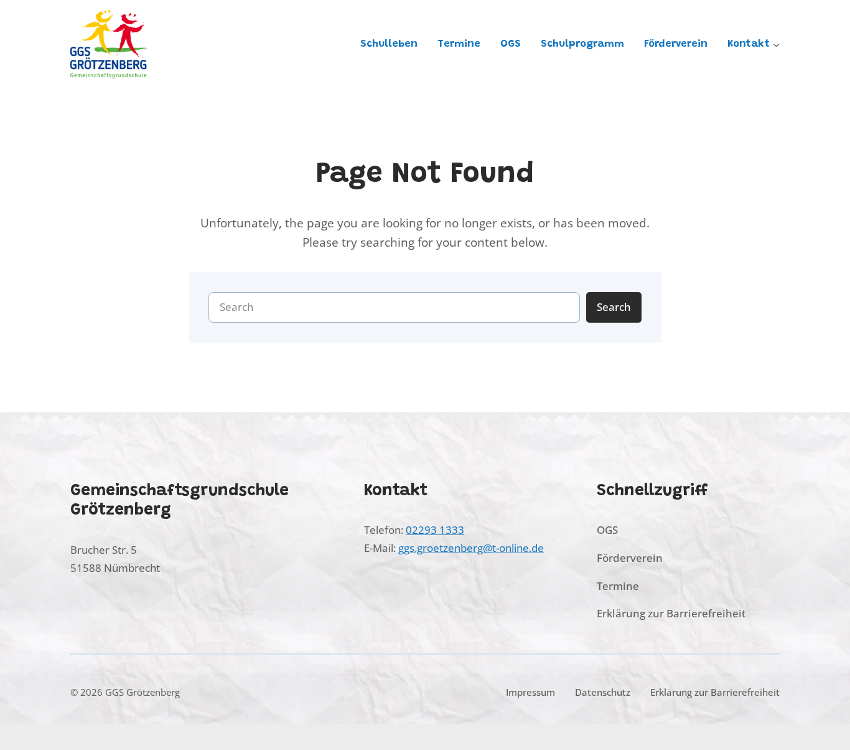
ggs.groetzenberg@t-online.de (471, 548)
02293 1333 (435, 530)
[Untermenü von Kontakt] (776, 43)
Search (614, 307)
